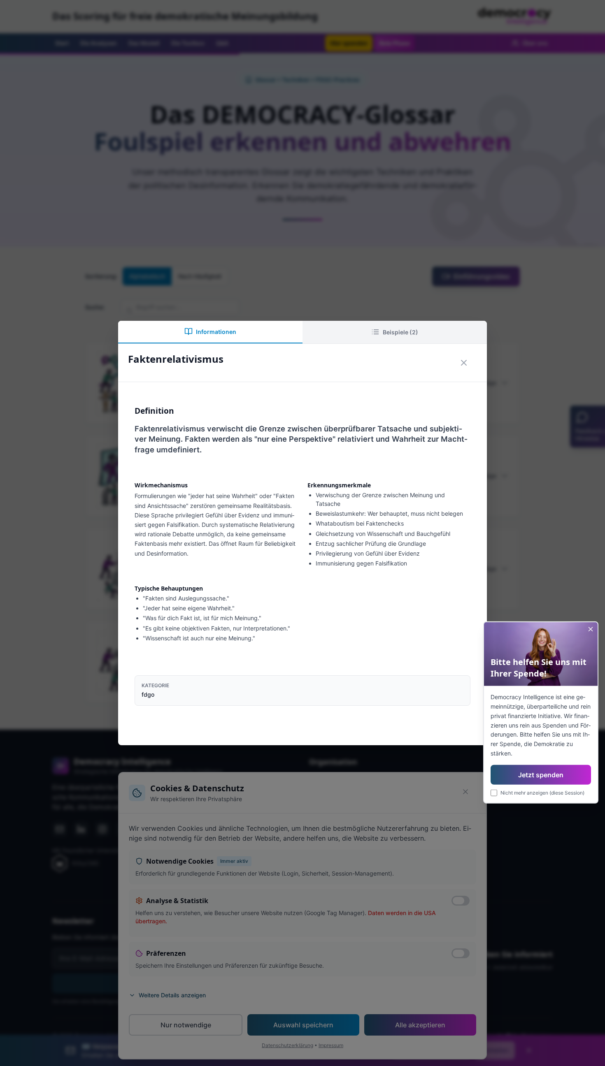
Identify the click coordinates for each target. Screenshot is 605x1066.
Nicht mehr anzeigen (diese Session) (542, 792)
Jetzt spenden (540, 774)
